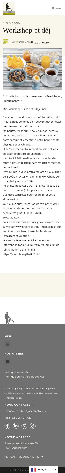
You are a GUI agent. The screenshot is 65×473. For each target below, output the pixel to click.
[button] (7, 344)
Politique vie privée (17, 372)
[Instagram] (24, 426)
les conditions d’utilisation (34, 393)
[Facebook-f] (7, 426)
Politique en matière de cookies (24, 376)
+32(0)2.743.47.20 (20, 417)
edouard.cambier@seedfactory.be (26, 411)
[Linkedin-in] (16, 426)
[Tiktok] (33, 426)
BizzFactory (12, 23)
